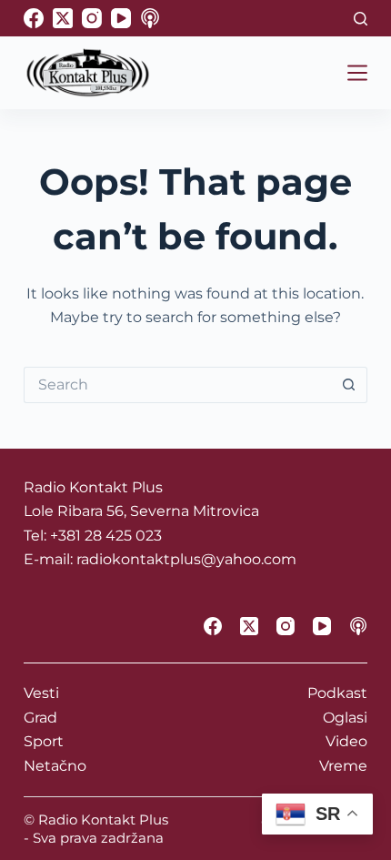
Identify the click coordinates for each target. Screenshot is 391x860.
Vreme (343, 765)
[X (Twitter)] (63, 18)
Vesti (41, 693)
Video (346, 741)
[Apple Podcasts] (150, 18)
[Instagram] (92, 18)
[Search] (360, 18)
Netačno (55, 765)
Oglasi (345, 717)
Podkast (337, 693)
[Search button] (349, 385)
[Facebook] (34, 18)
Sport (44, 741)
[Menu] (357, 73)
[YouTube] (121, 18)
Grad (40, 717)
